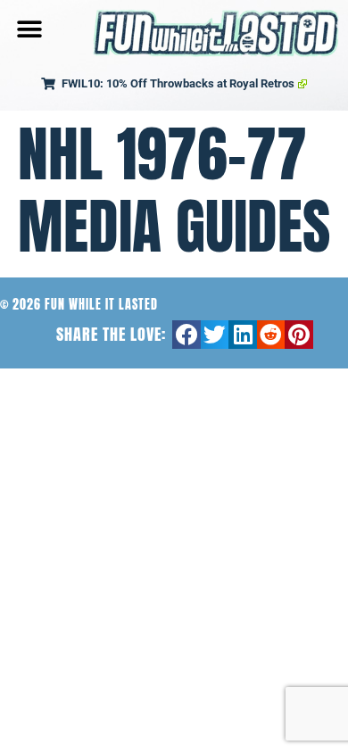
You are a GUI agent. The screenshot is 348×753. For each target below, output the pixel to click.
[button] (29, 29)
